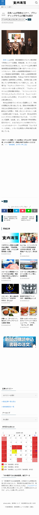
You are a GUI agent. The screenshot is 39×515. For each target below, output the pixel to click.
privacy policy (7, 503)
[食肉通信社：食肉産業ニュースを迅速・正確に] (19, 2)
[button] (4, 210)
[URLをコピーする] (34, 210)
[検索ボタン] (36, 2)
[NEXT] (35, 433)
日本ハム (6, 60)
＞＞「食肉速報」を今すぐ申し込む (16, 144)
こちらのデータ (32, 485)
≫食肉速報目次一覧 (8, 407)
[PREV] (4, 433)
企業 (29, 19)
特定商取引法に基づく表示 (28, 503)
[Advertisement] (19, 171)
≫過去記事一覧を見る (9, 401)
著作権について (16, 503)
